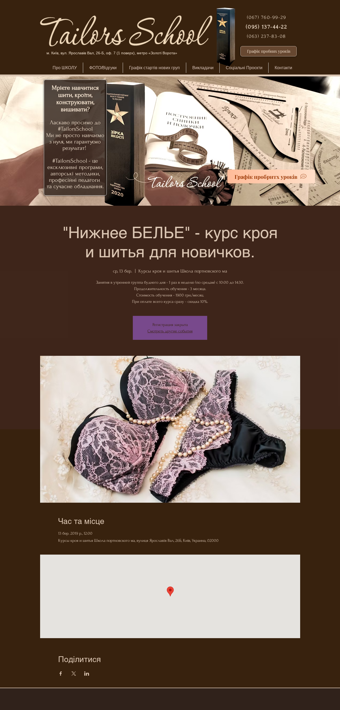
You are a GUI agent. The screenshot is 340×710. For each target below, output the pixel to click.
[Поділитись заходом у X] (73, 673)
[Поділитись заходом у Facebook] (60, 673)
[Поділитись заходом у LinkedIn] (86, 673)
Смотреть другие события (170, 331)
